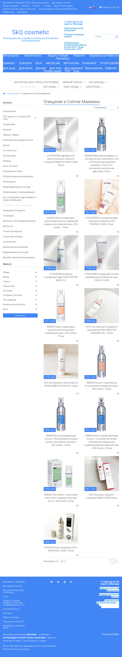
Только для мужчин (12, 231)
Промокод (22, 12)
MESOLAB (53, 63)
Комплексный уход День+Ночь (18, 140)
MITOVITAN (71, 63)
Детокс (6, 145)
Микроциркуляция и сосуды (16, 187)
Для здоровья (73, 68)
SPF (68, 70)
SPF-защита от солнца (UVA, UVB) (17, 117)
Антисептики (9, 242)
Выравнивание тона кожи (15, 252)
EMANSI (9, 63)
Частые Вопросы (11, 609)
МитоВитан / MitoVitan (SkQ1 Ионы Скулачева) (26, 3)
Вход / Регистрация (63, 6)
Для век (41, 68)
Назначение (13, 93)
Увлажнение (9, 124)
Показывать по (51, 561)
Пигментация (52, 70)
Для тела (55, 68)
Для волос (26, 68)
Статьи (36, 6)
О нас (5, 596)
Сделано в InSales (110, 634)
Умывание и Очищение (14, 210)
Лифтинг (111, 68)
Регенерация (9, 181)
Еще (76, 70)
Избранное (8, 12)
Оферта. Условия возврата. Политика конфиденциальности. (14, 602)
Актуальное (11, 55)
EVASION (25, 63)
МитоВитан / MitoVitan (14, 582)
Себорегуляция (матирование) (18, 176)
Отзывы (47, 6)
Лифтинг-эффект (11, 135)
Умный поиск (32, 55)
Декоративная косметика (15, 247)
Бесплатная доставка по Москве (19, 9)
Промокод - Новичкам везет (14, 626)
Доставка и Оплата (61, 3)
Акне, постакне (10, 166)
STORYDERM (109, 63)
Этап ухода (71, 86)
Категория (93, 86)
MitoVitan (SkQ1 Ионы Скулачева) (36, 82)
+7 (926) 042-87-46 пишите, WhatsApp (73, 23)
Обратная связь (11, 617)
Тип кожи (49, 86)
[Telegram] (51, 582)
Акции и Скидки (10, 6)
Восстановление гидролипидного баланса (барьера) (19, 198)
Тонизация (8, 215)
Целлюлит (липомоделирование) (19, 221)
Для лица (9, 68)
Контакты (8, 613)
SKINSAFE (89, 63)
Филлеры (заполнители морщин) (19, 257)
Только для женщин (12, 236)
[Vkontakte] (58, 582)
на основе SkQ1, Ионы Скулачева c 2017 (75, 47)
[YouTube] (65, 582)
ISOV (38, 63)
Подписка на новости (13, 621)
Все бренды (96, 82)
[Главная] (4, 93)
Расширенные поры (12, 171)
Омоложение (93, 68)
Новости (25, 6)
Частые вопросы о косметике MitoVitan (58, 9)
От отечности (9, 150)
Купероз (7, 161)
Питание (7, 129)
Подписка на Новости (103, 55)
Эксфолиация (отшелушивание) (19, 192)
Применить (20, 315)
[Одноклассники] (71, 582)
